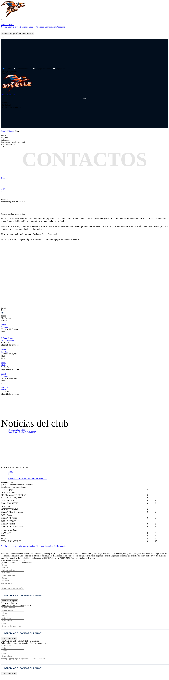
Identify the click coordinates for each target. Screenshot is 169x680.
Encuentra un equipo (9, 33)
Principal (4, 131)
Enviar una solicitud (26, 33)
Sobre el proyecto (15, 27)
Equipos (32, 27)
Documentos (61, 27)
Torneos (25, 27)
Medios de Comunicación (46, 27)
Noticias (4, 27)
